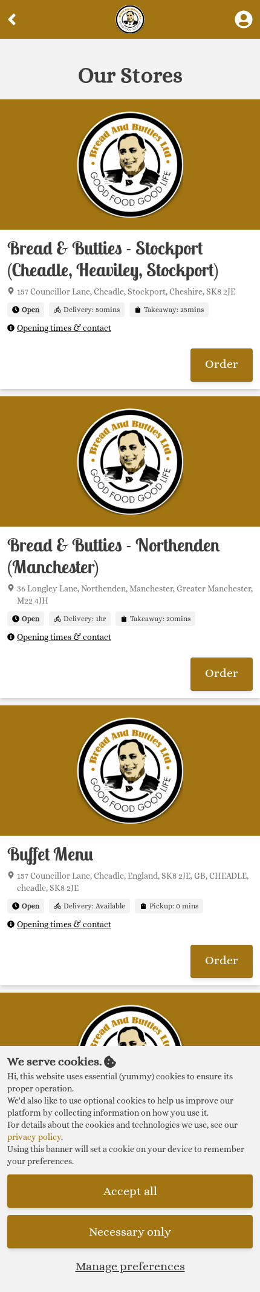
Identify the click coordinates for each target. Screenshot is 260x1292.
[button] (221, 365)
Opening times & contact (64, 328)
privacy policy (34, 1137)
